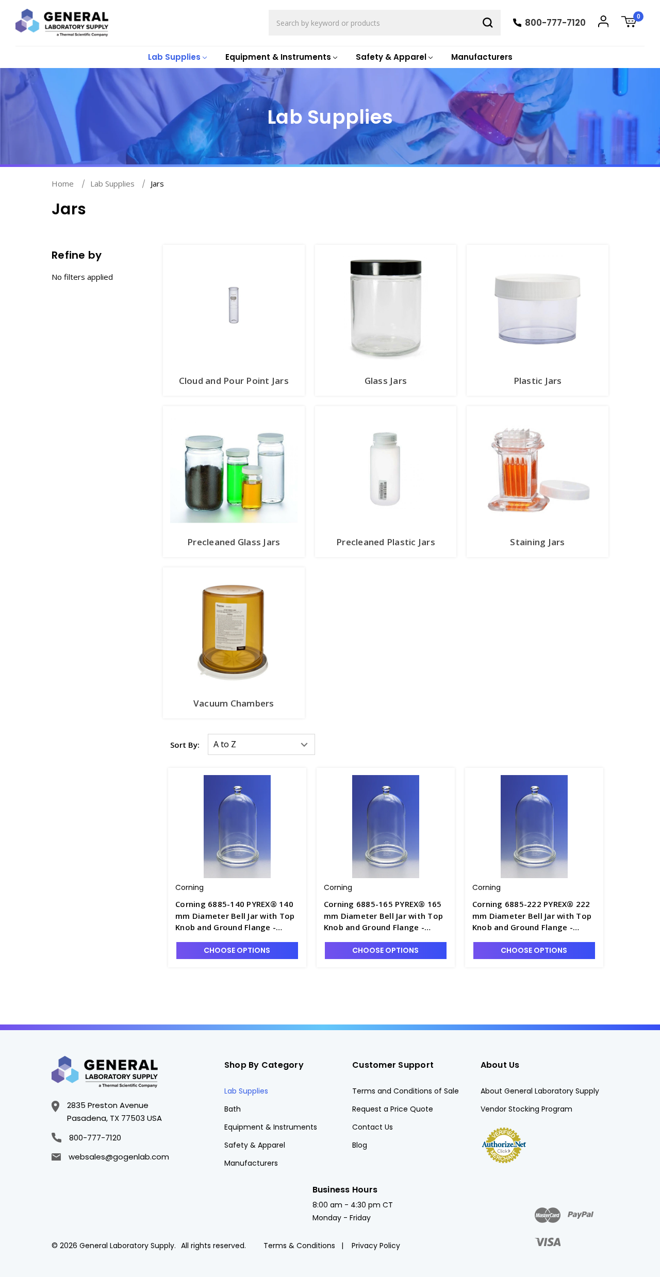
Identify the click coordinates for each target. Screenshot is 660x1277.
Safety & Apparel (254, 1145)
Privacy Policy (376, 1245)
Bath (232, 1109)
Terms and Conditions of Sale (405, 1091)
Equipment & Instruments (270, 1127)
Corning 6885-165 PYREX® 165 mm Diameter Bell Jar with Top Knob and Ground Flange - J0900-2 (383, 916)
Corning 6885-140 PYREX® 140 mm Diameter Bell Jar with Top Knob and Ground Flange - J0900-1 (234, 916)
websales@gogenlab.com (119, 1156)
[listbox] (261, 744)
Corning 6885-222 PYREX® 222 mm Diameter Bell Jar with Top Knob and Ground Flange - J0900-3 (531, 916)
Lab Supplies (246, 1091)
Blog (359, 1145)
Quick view (237, 817)
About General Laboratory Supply (540, 1091)
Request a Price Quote (392, 1109)
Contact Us (372, 1127)
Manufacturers (482, 57)
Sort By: (185, 745)
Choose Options (237, 950)
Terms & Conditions (299, 1245)
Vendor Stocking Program (526, 1109)
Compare (243, 835)
